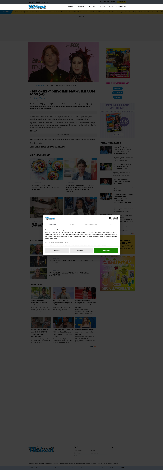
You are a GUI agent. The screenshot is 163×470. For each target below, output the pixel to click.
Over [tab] (110, 224)
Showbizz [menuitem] (71, 7)
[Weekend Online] (37, 7)
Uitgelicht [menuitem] (91, 7)
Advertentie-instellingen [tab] (91, 224)
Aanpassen (80, 250)
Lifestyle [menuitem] (102, 7)
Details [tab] (72, 224)
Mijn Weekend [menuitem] (121, 7)
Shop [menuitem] (111, 7)
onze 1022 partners (55, 232)
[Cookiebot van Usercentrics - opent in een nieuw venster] (110, 218)
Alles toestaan (106, 250)
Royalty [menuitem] (81, 7)
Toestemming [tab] (53, 224)
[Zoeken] (133, 7)
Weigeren (57, 250)
